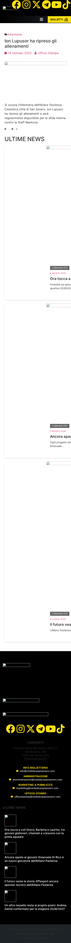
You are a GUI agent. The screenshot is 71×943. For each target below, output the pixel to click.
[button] (5, 129)
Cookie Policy (44, 938)
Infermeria (15, 34)
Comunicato (60, 268)
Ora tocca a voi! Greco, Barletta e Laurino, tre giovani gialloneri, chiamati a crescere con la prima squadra (35, 833)
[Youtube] (56, 4)
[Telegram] (46, 4)
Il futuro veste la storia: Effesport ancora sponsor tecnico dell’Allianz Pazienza (31, 883)
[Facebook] (16, 4)
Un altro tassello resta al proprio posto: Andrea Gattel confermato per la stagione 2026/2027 (35, 907)
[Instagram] (26, 4)
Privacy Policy (27, 938)
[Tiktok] (60, 728)
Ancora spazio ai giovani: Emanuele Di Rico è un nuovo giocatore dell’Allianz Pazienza (34, 859)
